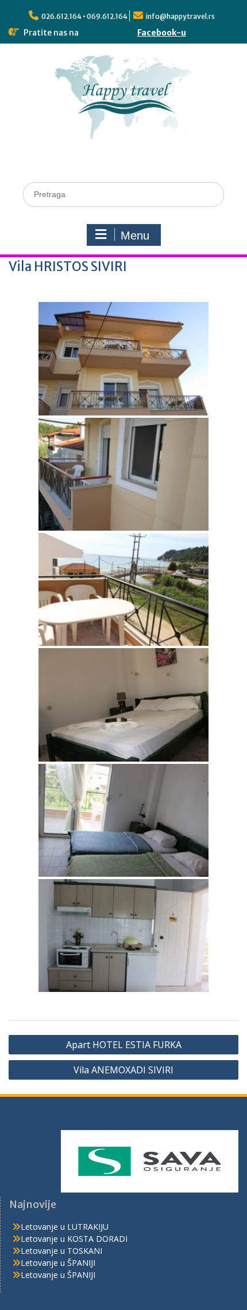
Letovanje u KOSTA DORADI (74, 1238)
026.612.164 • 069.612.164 (84, 16)
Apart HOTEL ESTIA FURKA (124, 1044)
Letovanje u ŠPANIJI (58, 1262)
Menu (135, 235)
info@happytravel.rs (180, 16)
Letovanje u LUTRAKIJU (65, 1226)
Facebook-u (161, 33)
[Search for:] (123, 194)
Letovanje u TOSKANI (61, 1250)
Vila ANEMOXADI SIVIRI (123, 1070)
